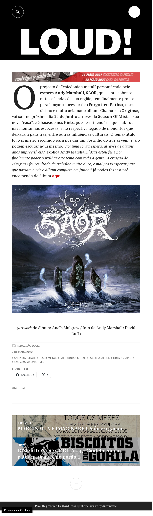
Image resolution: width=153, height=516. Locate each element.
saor (17, 362)
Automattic (109, 506)
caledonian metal (72, 358)
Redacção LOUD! (28, 345)
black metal (47, 358)
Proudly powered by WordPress (55, 506)
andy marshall (25, 358)
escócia (94, 358)
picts (131, 358)
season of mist (35, 362)
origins (118, 358)
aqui (56, 175)
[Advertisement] (77, 47)
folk (106, 358)
